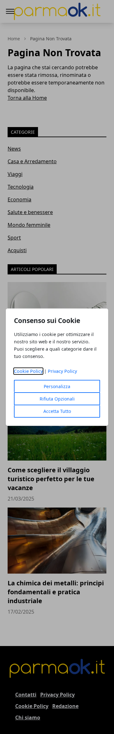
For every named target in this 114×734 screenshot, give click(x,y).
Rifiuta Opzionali (57, 399)
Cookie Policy (28, 371)
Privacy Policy (62, 371)
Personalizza (57, 386)
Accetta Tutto (57, 411)
